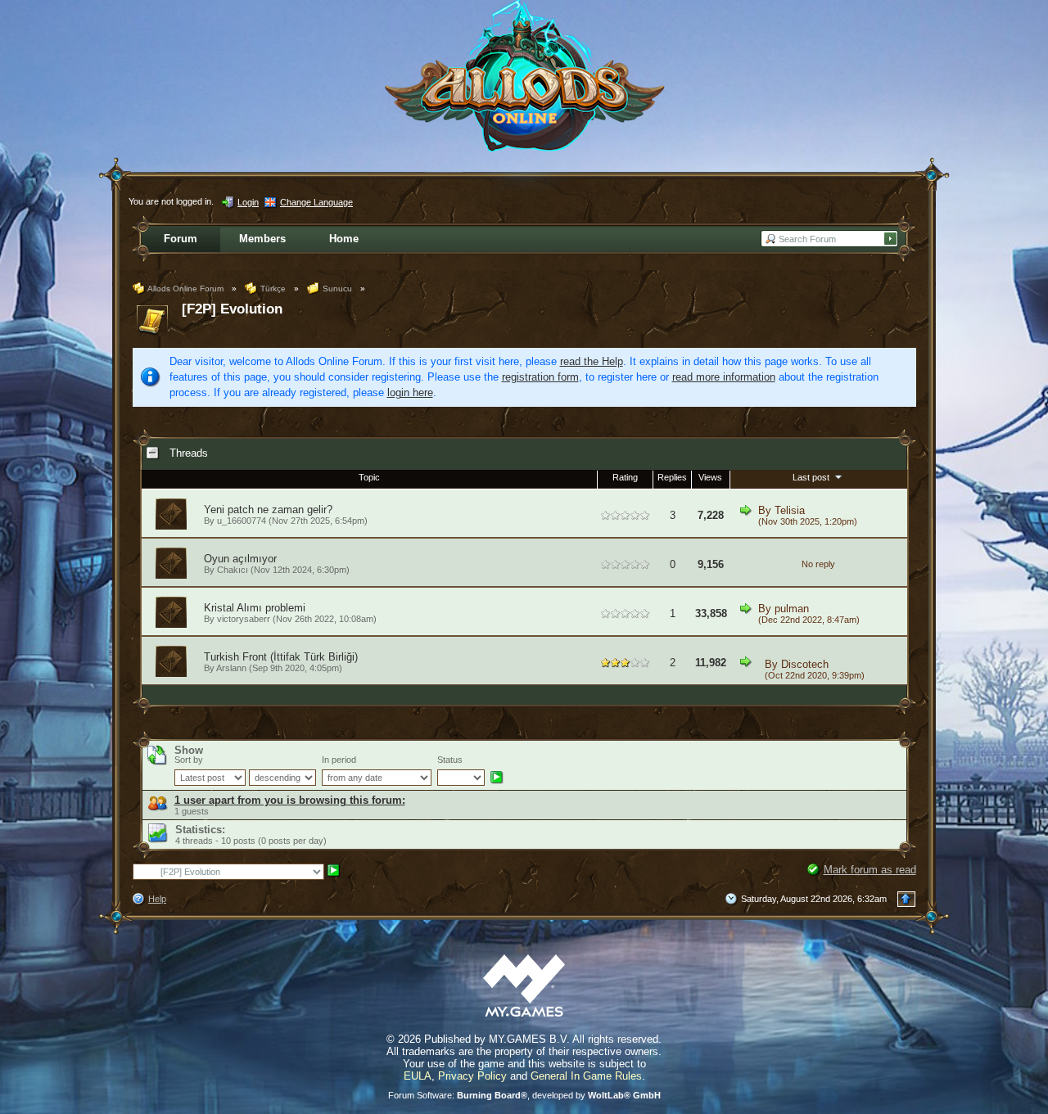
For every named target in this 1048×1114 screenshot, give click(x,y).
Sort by (188, 759)
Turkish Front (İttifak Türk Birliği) (281, 657)
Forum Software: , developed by (524, 1095)
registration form (540, 377)
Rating (625, 477)
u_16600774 (241, 520)
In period (339, 759)
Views (710, 477)
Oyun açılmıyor (240, 558)
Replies (672, 477)
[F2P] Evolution (232, 309)
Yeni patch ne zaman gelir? (268, 509)
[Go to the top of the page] (906, 899)
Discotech (805, 664)
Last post (812, 477)
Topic (369, 477)
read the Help (591, 361)
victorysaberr (243, 619)
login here (410, 392)
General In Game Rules (586, 1076)
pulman (792, 608)
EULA (417, 1076)
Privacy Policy (472, 1076)
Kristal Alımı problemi (254, 608)
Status (450, 759)
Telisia (790, 510)
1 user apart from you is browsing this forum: (289, 800)
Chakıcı (232, 570)
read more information (723, 377)
